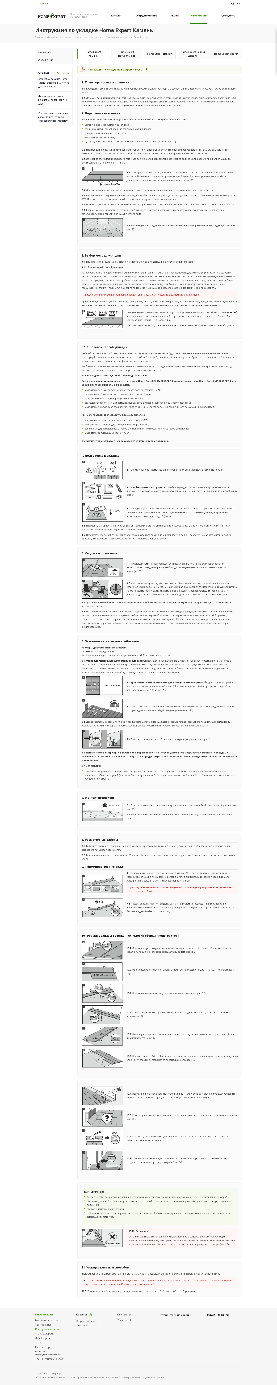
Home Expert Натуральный (126, 53)
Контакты (124, 1314)
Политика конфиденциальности (48, 1353)
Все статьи (63, 73)
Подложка (82, 1325)
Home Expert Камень (93, 53)
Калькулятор (42, 1347)
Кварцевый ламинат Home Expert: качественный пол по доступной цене (53, 82)
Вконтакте (162, 1322)
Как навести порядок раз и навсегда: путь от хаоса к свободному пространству (53, 117)
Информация (44, 1314)
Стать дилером (44, 1333)
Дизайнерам (42, 1338)
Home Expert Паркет (159, 53)
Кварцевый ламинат (88, 1321)
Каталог (81, 1314)
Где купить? (124, 1320)
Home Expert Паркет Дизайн (193, 53)
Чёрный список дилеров (49, 1358)
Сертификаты (43, 1324)
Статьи (39, 1342)
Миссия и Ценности (46, 1320)
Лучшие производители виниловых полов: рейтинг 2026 (52, 99)
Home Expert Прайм (226, 53)
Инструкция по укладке (48, 1329)
